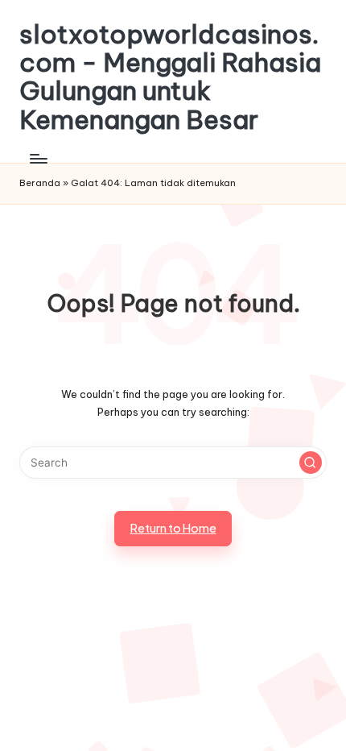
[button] (310, 462)
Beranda (39, 183)
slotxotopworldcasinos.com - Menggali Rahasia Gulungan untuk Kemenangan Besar (170, 77)
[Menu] (38, 158)
